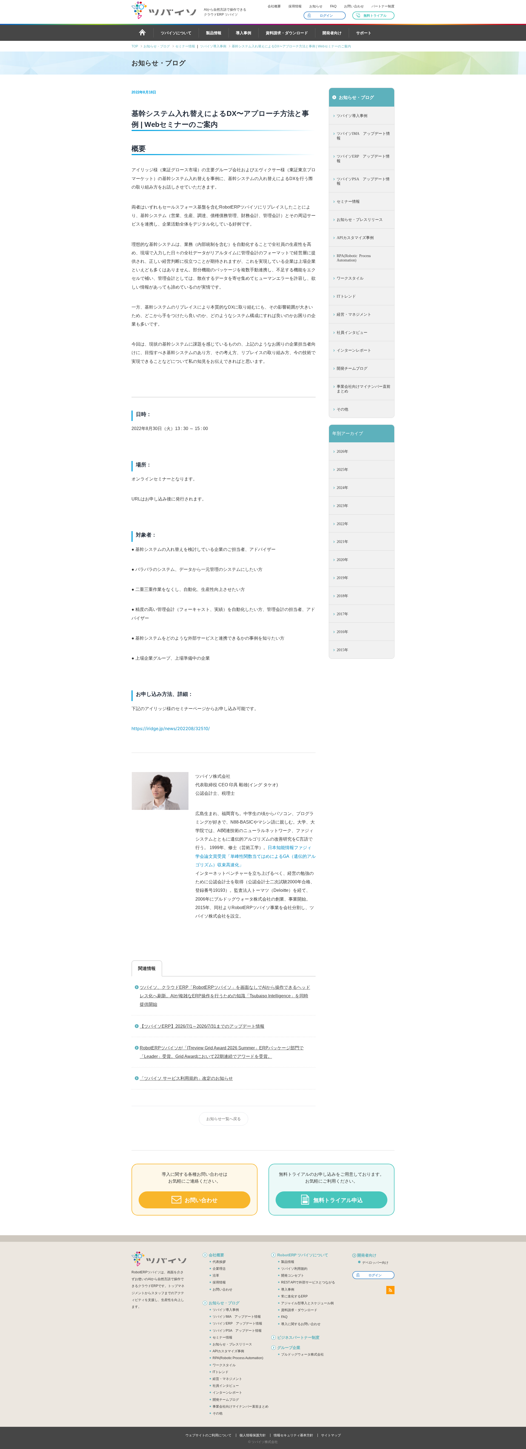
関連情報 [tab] (147, 968)
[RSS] (390, 1290)
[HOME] (142, 32)
